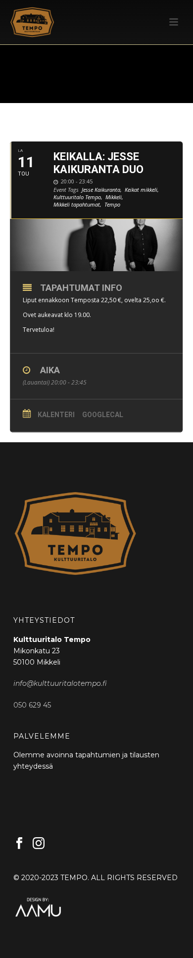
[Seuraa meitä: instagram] (39, 843)
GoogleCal (102, 415)
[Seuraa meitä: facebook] (19, 843)
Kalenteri (56, 415)
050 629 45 (32, 705)
